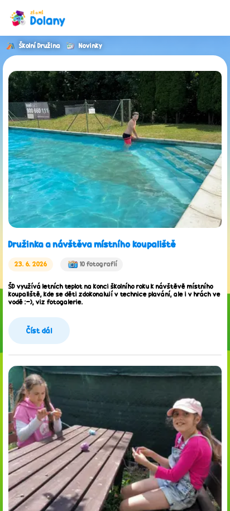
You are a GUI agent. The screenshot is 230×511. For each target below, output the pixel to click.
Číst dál (39, 331)
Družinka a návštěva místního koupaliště (92, 244)
